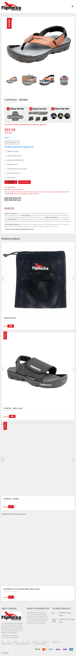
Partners (15, 642)
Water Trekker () (14, 156)
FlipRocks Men (8, 102)
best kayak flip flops (14, 192)
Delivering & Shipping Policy (23, 644)
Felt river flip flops (26, 192)
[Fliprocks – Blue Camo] (6, 92)
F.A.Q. (28, 642)
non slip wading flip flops (61, 192)
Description (9, 208)
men (51, 192)
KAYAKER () (12, 164)
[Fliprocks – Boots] (11, 92)
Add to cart (25, 182)
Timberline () (13, 151)
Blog (22, 642)
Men (15, 102)
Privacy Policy (45, 642)
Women (5, 501)
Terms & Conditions (6, 644)
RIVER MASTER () (14, 173)
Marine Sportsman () (15, 160)
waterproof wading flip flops (30, 194)
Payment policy (56, 642)
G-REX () (11, 177)
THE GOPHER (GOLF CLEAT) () (17, 169)
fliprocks (47, 192)
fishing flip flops (38, 192)
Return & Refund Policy (40, 644)
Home (3, 642)
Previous (5, 42)
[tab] (38, 208)
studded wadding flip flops (12, 194)
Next (70, 42)
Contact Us (35, 642)
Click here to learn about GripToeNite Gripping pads (19, 229)
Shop (8, 642)
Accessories (6, 320)
